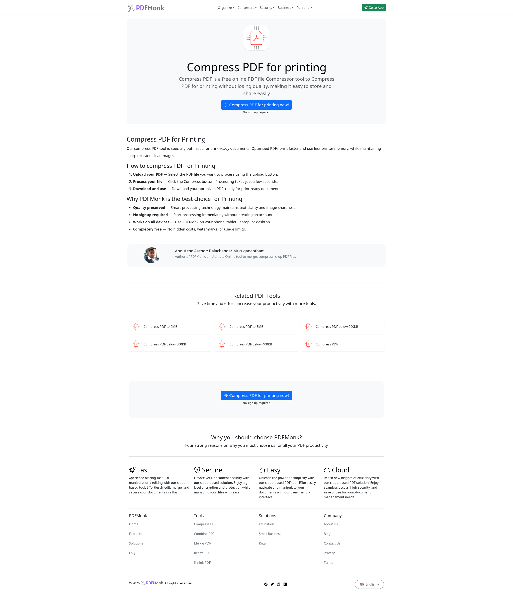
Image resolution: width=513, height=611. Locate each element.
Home (133, 524)
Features (135, 533)
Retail (263, 543)
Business (284, 7)
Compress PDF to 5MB (246, 327)
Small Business (270, 533)
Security (266, 7)
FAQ (132, 553)
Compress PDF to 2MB (160, 327)
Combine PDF (204, 533)
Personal (303, 7)
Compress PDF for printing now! (258, 105)
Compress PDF (327, 344)
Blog (327, 533)
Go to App (376, 7)
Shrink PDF (202, 562)
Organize (225, 7)
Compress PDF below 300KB (164, 344)
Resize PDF (202, 553)
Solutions (136, 543)
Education (266, 524)
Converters (245, 7)
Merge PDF (202, 543)
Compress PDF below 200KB (337, 327)
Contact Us (332, 543)
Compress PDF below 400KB (250, 344)
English (368, 584)
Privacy (329, 553)
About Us (331, 524)
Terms (328, 562)
